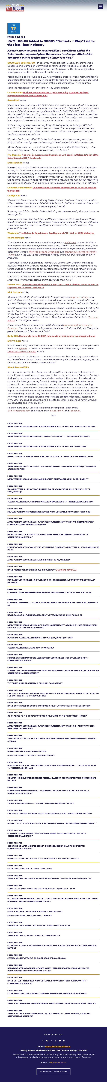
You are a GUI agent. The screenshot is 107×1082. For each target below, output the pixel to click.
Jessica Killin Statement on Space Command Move (33, 935)
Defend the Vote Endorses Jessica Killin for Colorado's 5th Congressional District (51, 823)
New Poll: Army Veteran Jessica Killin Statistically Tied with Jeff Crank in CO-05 (50, 456)
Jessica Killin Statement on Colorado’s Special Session (36, 958)
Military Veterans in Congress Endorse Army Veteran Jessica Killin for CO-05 (48, 512)
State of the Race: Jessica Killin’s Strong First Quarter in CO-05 (41, 889)
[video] (64, 1040)
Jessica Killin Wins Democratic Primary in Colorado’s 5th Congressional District (50, 502)
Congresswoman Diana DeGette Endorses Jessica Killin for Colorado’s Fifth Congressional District (48, 792)
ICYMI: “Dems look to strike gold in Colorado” (41, 570)
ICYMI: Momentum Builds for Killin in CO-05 (29, 869)
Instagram (55, 410)
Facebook (74, 410)
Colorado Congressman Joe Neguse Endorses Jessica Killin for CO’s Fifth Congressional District (46, 834)
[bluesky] (60, 1040)
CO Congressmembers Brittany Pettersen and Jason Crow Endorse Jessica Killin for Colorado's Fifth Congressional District (52, 900)
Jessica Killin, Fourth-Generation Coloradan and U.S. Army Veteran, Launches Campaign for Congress (49, 1015)
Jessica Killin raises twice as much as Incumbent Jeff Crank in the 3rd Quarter (49, 879)
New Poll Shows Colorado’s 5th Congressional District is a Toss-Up (43, 859)
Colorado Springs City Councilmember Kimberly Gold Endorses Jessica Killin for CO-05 (52, 603)
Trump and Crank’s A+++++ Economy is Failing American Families (40, 803)
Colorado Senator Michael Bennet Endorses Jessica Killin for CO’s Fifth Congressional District (46, 847)
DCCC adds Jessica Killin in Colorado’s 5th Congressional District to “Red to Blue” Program (51, 581)
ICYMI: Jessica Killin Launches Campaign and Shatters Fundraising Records (47, 993)
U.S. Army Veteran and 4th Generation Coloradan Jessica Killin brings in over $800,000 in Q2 (48, 490)
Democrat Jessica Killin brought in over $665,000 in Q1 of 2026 (40, 638)
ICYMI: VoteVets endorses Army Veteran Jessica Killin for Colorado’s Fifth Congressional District (47, 982)
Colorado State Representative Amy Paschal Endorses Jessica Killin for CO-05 (49, 593)
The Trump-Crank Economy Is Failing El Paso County (35, 683)
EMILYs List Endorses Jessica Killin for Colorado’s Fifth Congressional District (49, 813)
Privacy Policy (53, 1035)
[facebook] (43, 1040)
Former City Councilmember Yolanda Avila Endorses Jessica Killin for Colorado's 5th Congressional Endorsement (53, 671)
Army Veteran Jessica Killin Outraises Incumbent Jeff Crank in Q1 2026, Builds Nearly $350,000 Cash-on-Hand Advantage (52, 626)
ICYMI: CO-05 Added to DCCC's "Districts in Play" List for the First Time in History (49, 706)
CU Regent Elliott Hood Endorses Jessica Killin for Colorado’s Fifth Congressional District (52, 946)
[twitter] (51, 1040)
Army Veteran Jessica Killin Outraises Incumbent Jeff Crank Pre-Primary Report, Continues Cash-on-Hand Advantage (50, 523)
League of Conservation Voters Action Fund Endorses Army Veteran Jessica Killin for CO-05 (53, 548)
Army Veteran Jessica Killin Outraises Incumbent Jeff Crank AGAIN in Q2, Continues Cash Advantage (51, 467)
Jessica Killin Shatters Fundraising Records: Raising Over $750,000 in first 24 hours (51, 1003)
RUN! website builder (58, 1062)
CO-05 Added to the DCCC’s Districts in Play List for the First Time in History (47, 716)
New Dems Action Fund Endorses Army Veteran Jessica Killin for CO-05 (44, 615)
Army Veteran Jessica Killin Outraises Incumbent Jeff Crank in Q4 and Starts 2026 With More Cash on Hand (50, 727)
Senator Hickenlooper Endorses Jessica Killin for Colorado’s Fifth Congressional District (51, 779)
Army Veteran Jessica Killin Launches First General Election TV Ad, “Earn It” (47, 479)
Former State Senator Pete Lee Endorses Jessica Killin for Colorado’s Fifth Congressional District (47, 659)
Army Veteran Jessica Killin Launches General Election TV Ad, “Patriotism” (47, 446)
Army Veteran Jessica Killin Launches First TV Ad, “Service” (38, 560)
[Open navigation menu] (100, 6)
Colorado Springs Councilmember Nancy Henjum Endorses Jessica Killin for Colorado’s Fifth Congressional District (48, 969)
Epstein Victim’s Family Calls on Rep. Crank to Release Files (38, 925)
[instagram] (47, 1040)
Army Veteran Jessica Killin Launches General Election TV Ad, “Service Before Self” (51, 426)
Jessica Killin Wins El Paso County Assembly (30, 648)
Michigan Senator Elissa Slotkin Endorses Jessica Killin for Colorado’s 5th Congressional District (47, 536)
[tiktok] (56, 1040)
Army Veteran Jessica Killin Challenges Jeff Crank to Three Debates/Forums (48, 436)
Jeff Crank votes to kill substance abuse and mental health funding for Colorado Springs (51, 740)
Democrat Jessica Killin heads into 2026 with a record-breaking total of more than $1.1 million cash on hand (51, 766)
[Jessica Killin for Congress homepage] (14, 7)
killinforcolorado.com (18, 410)
